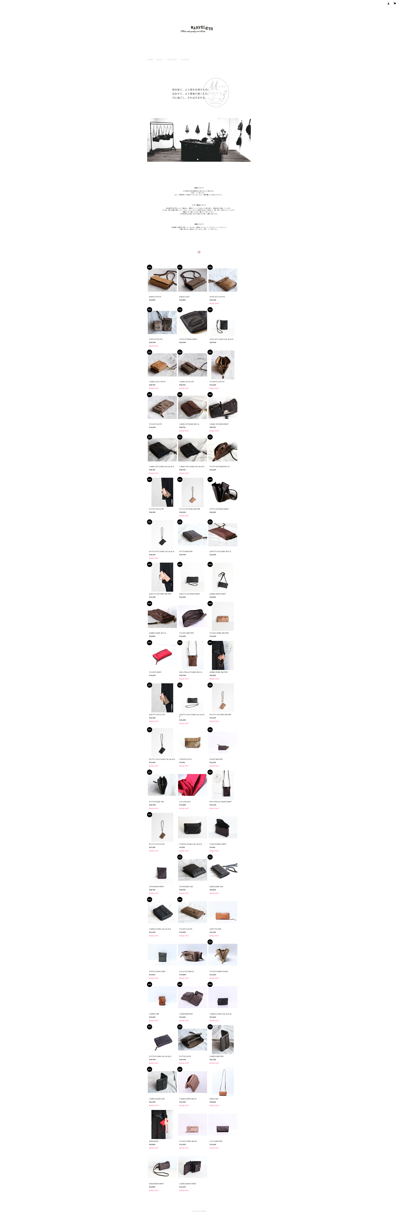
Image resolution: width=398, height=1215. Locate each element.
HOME (150, 60)
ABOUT (160, 60)
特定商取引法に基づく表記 (173, 1204)
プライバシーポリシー (155, 1204)
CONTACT (185, 60)
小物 (156, 68)
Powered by (196, 1211)
